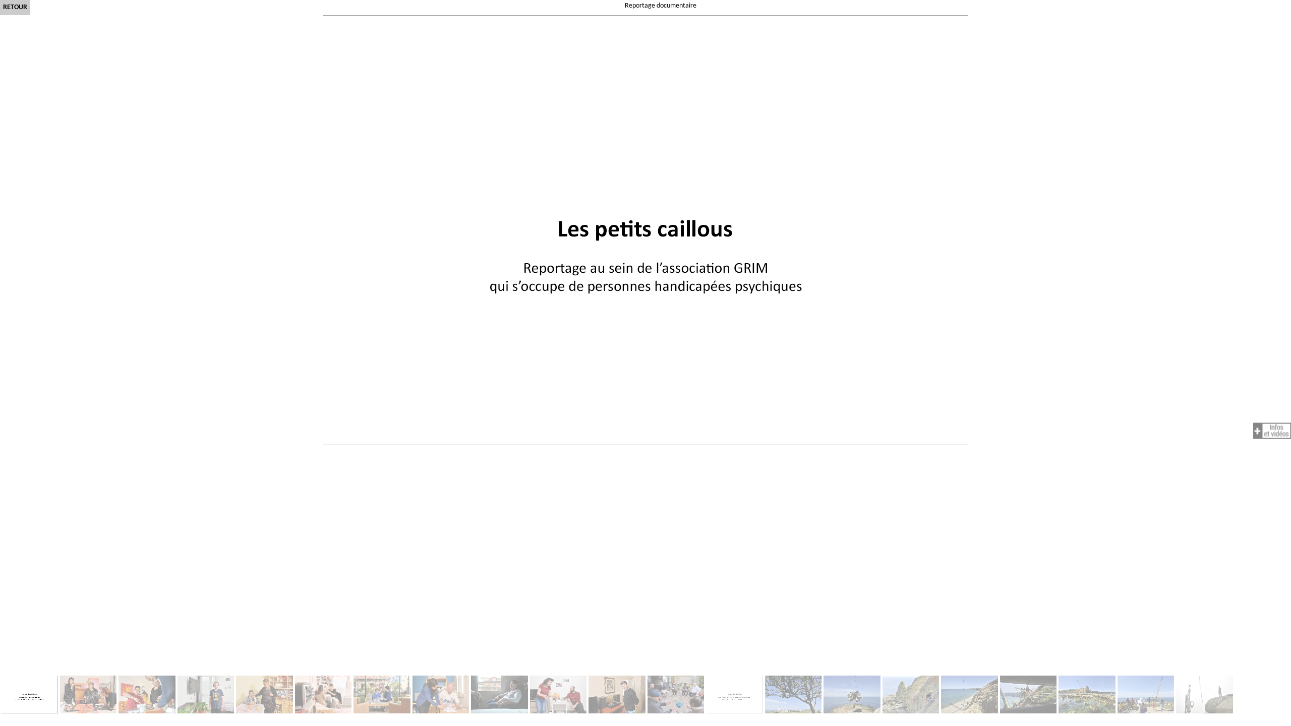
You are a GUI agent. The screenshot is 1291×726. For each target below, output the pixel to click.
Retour (15, 7)
